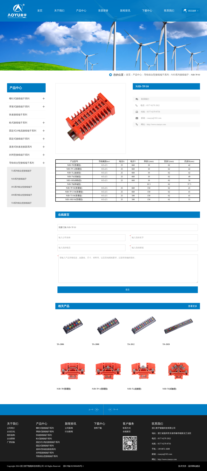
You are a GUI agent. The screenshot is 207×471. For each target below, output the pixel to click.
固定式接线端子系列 (27, 138)
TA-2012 (130, 344)
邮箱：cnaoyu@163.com (151, 118)
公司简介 (11, 428)
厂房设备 (11, 442)
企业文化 (11, 432)
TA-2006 (60, 344)
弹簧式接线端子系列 (27, 106)
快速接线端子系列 (18, 114)
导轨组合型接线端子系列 (156, 74)
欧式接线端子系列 (27, 122)
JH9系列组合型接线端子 (21, 195)
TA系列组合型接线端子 (21, 171)
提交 (128, 290)
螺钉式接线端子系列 (27, 98)
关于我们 (59, 10)
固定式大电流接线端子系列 (27, 130)
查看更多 (192, 306)
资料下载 (98, 428)
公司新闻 (69, 428)
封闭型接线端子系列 (27, 154)
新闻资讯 (125, 10)
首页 (39, 10)
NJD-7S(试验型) (169, 389)
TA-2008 (95, 344)
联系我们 (169, 10)
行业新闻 (69, 432)
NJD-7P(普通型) (64, 389)
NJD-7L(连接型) (134, 389)
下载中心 (147, 10)
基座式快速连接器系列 (27, 146)
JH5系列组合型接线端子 (21, 187)
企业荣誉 (11, 439)
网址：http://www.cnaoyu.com (153, 124)
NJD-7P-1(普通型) (100, 389)
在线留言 (127, 432)
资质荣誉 (103, 10)
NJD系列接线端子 (180, 74)
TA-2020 (166, 344)
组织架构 (11, 435)
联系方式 (127, 428)
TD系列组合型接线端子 (21, 203)
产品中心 (81, 10)
